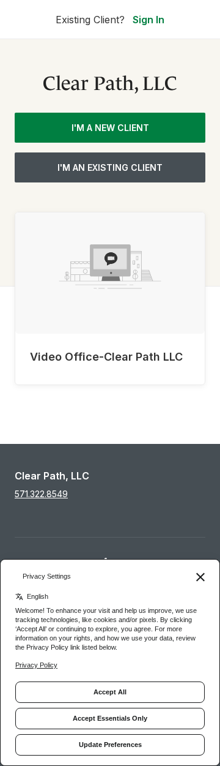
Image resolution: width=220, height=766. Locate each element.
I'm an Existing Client (110, 167)
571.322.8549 (41, 494)
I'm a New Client (110, 127)
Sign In (148, 19)
